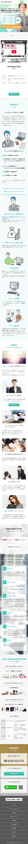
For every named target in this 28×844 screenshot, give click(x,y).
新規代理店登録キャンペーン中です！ (12, 76)
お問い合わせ (14, 836)
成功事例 (14, 820)
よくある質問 (14, 824)
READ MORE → (14, 94)
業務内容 (14, 812)
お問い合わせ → (14, 774)
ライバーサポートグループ (13, 842)
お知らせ (14, 832)
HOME (14, 805)
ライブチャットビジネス (14, 808)
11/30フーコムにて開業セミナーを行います (13, 83)
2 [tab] (15, 35)
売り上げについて (14, 816)
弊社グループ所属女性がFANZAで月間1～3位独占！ (13, 79)
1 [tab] (12, 35)
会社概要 (14, 828)
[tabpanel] (14, 18)
